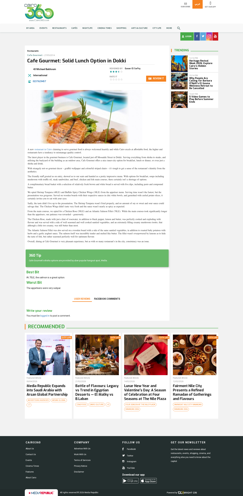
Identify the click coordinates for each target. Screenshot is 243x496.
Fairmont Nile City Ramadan (188, 404)
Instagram (131, 461)
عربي (197, 3)
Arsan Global (59, 400)
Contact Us (31, 454)
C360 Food (81, 404)
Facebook (131, 449)
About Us (30, 448)
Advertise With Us (82, 448)
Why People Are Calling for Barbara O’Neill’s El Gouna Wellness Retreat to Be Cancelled (201, 83)
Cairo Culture (96, 404)
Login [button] (188, 36)
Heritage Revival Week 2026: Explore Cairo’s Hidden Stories (200, 64)
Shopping (121, 28)
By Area (30, 28)
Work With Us (80, 454)
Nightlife (87, 28)
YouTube (130, 468)
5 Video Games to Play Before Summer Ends (201, 99)
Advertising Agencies (38, 400)
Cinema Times (104, 28)
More (169, 28)
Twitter (129, 456)
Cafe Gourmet (34, 55)
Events (43, 28)
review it (158, 78)
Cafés (74, 28)
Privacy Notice (80, 466)
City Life (156, 28)
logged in (45, 315)
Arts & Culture (139, 28)
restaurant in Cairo (43, 149)
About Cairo (31, 477)
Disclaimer (79, 472)
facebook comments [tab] (107, 299)
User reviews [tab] (82, 299)
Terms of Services (82, 460)
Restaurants (59, 28)
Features (30, 472)
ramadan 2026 (132, 409)
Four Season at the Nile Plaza (140, 404)
